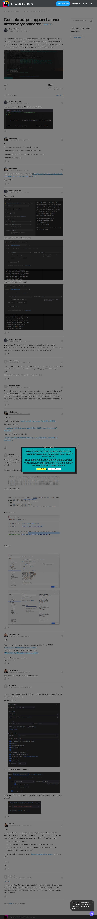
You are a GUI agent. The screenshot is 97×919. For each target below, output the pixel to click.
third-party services (35, 463)
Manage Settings (54, 469)
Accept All (41, 469)
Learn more (52, 456)
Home (6, 4)
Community (76, 3)
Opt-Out (61, 465)
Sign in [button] (85, 3)
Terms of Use (59, 462)
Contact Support (63, 3)
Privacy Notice (44, 462)
